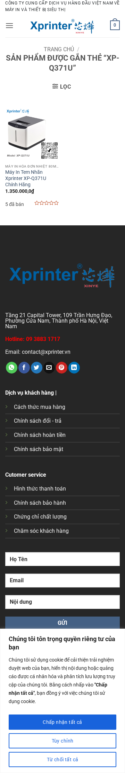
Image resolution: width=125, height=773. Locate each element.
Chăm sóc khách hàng (41, 531)
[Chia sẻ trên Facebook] (24, 368)
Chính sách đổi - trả (37, 420)
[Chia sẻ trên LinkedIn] (74, 368)
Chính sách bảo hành (40, 503)
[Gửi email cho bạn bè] (49, 368)
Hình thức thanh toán (40, 488)
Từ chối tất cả (62, 759)
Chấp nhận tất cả (62, 722)
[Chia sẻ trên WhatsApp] (11, 368)
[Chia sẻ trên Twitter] (36, 368)
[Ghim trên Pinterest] (61, 368)
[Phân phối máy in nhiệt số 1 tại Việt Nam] (62, 25)
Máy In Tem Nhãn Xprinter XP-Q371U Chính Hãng (25, 178)
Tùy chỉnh (63, 741)
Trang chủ (59, 49)
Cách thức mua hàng (39, 407)
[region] (62, 701)
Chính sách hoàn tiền (40, 435)
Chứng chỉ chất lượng (40, 516)
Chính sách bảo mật (38, 449)
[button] (9, 25)
